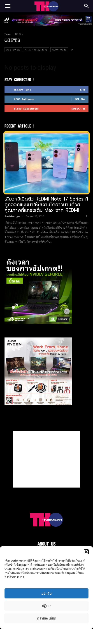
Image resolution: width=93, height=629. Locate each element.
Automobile (59, 49)
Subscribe (78, 108)
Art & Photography (36, 49)
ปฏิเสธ (46, 606)
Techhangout (14, 216)
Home (8, 34)
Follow (80, 99)
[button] (86, 552)
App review (13, 49)
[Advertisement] (46, 459)
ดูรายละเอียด (46, 618)
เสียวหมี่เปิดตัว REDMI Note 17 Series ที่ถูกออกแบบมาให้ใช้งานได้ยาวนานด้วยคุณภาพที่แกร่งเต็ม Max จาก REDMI (46, 204)
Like (82, 89)
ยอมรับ (46, 593)
